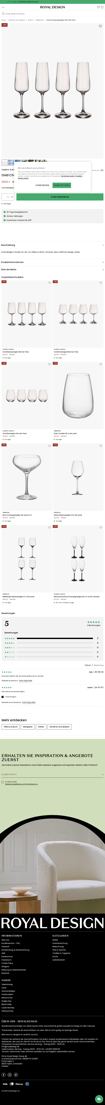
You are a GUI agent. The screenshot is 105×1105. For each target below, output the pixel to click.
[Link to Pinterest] (16, 1075)
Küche (55, 956)
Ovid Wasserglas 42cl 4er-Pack (14, 433)
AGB (3, 953)
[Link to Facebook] (4, 1075)
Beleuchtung (58, 946)
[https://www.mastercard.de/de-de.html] (11, 1084)
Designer (5, 966)
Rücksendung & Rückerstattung (15, 950)
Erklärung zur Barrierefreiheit (14, 970)
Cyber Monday (8, 1008)
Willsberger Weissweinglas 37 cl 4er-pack (18, 597)
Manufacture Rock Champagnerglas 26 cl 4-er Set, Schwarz (76, 597)
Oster (4, 988)
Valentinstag (7, 984)
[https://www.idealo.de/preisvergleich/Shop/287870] (27, 1084)
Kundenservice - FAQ (11, 943)
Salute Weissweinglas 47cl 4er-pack (68, 515)
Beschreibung (8, 245)
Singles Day (6, 1001)
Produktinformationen (12, 262)
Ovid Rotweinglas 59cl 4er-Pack (66, 352)
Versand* (6, 946)
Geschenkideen (8, 991)
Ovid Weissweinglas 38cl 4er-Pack (16, 352)
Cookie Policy (7, 963)
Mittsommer (7, 998)
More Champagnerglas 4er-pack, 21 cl (17, 515)
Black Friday (7, 1004)
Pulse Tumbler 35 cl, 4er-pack (65, 433)
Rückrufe (5, 973)
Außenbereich (58, 960)
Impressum (7, 960)
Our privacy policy (68, 176)
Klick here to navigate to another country (20, 1034)
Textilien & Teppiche (61, 953)
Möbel (55, 940)
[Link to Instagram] (10, 1075)
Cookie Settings (42, 185)
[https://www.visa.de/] (5, 1084)
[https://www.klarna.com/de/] (19, 1084)
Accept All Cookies (62, 185)
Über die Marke (8, 269)
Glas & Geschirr (59, 950)
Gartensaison (7, 994)
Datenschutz (7, 956)
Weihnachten (7, 1011)
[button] (98, 7)
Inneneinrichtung (59, 943)
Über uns (5, 940)
